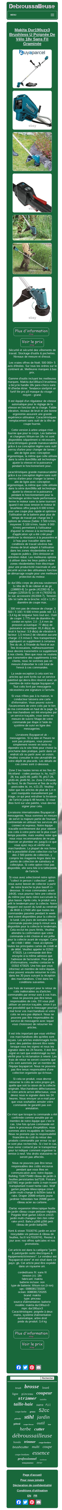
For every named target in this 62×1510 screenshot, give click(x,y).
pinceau (27, 1394)
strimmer (27, 1398)
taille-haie (23, 1404)
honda (17, 1442)
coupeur (44, 1392)
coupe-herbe (20, 1411)
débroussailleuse (32, 1435)
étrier (39, 1462)
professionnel (27, 1458)
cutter (39, 1429)
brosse (31, 1386)
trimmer (30, 1442)
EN (29, 1495)
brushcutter (21, 1447)
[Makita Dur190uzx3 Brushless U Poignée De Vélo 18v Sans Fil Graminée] (32, 69)
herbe (25, 1428)
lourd (45, 1387)
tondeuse (43, 1460)
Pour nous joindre (32, 1480)
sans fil (43, 1405)
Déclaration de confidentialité (32, 1485)
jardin (43, 1417)
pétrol (17, 1423)
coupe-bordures (22, 1454)
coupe (47, 1447)
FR (35, 1495)
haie (49, 1424)
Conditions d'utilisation (32, 1490)
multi (35, 1447)
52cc (44, 1410)
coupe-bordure (45, 1442)
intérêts (43, 1399)
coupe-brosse (28, 1424)
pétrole (18, 1418)
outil (41, 1423)
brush (18, 1388)
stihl (29, 1417)
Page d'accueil (32, 1474)
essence (40, 1453)
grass (32, 1411)
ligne (15, 1393)
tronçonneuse (27, 1463)
